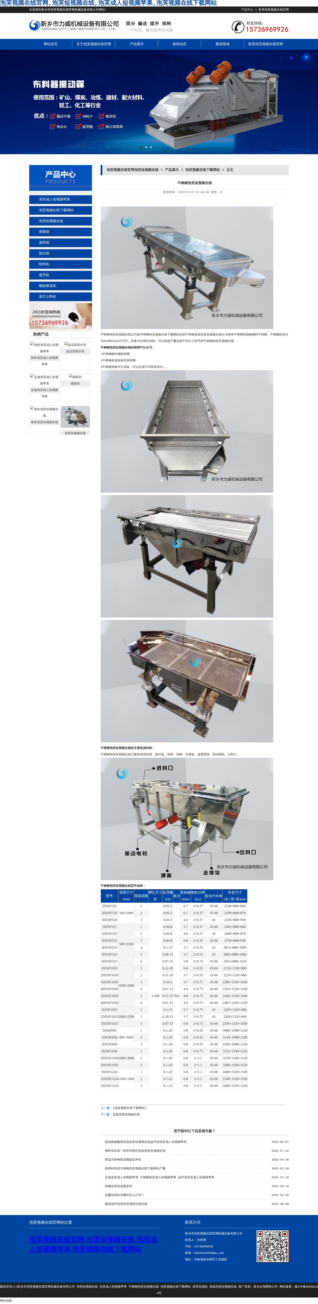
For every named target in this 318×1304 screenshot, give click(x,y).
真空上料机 (47, 297)
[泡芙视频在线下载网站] (129, 1108)
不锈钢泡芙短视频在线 (143, 1286)
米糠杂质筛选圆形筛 (118, 1186)
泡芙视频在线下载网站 (56, 210)
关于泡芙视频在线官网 (93, 44)
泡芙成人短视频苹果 (54, 200)
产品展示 (137, 44)
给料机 (44, 264)
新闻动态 (179, 44)
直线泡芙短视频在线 (126, 1114)
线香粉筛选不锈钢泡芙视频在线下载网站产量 (135, 1168)
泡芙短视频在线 (51, 221)
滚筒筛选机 (200, 1286)
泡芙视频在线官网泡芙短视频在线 (133, 170)
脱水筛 (44, 254)
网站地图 (6, 1300)
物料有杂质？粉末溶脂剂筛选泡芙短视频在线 (135, 1151)
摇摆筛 (44, 232)
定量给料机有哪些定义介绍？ (124, 1195)
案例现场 (223, 44)
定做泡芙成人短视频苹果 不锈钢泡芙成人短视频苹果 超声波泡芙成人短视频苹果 (159, 1177)
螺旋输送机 (47, 286)
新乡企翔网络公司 (266, 1286)
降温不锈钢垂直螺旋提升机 (123, 1159)
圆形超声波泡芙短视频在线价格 (126, 1204)
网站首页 (51, 44)
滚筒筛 (44, 243)
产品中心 (247, 9)
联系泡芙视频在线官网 (274, 9)
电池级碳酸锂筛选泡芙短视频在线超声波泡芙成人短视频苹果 (146, 1142)
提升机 (44, 275)
